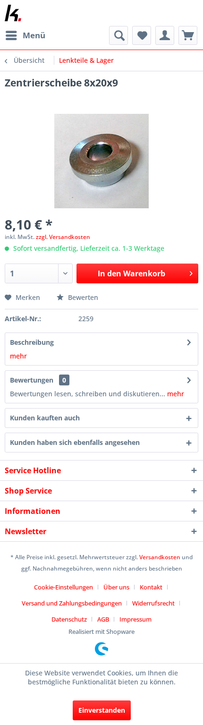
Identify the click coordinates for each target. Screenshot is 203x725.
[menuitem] (25, 35)
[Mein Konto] (164, 35)
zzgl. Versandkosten (63, 237)
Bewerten (82, 297)
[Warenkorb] (187, 35)
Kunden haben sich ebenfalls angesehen (75, 442)
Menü (34, 35)
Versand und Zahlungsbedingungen (72, 603)
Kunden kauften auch (45, 417)
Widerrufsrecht (153, 603)
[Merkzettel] (141, 35)
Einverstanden (101, 710)
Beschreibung (32, 342)
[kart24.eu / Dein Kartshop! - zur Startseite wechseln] (13, 13)
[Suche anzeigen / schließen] (118, 35)
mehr (18, 355)
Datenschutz (69, 619)
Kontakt (151, 587)
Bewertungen (31, 379)
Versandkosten (159, 557)
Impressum (135, 619)
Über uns (116, 587)
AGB (103, 619)
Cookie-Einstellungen (63, 587)
